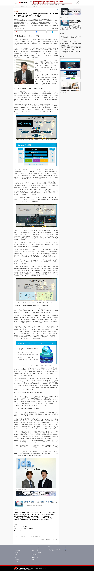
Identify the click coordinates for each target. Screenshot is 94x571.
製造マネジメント (18, 555)
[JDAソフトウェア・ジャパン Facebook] (70, 74)
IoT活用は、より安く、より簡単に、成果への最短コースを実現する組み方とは (33, 518)
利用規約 (33, 559)
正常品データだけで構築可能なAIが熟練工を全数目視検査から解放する (31, 519)
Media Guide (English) (36, 550)
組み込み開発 (17, 550)
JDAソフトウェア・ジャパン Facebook (23, 528)
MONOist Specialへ (35, 557)
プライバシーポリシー (23, 569)
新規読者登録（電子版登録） (55, 549)
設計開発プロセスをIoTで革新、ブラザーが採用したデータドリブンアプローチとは (34, 512)
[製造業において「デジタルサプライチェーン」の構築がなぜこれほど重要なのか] (64, 23)
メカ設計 (16, 554)
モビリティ (17, 552)
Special (18, 6)
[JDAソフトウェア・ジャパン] (70, 63)
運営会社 (29, 569)
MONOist (15, 6)
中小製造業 (17, 559)
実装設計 (16, 557)
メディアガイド (35, 549)
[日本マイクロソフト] (70, 86)
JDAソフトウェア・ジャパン (21, 526)
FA (15, 562)
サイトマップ (34, 561)
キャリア (16, 561)
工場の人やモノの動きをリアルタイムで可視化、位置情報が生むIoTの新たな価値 (34, 514)
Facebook (68, 549)
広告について (34, 555)
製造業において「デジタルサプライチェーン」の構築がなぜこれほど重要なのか (39, 501)
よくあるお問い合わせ (36, 552)
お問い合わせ (34, 554)
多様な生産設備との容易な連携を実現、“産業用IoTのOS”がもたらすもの (32, 516)
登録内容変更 (51, 550)
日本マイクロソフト (19, 530)
